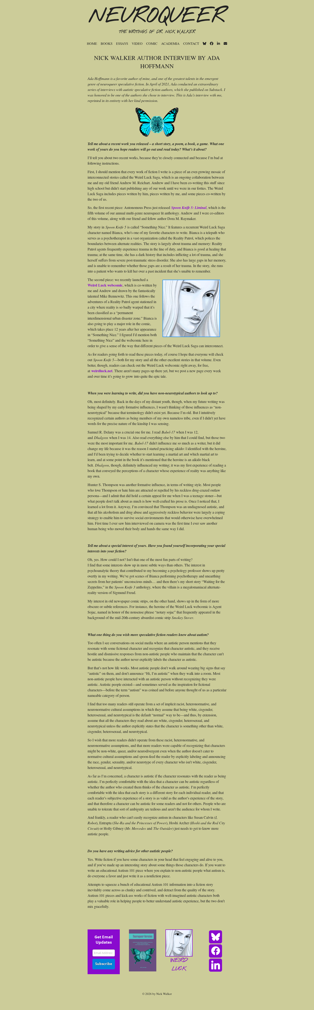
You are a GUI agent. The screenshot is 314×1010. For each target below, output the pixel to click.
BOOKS (106, 43)
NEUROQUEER (157, 16)
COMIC (151, 43)
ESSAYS (122, 43)
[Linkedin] (216, 965)
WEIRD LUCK (179, 965)
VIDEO (137, 43)
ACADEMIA (170, 43)
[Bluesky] (216, 936)
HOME (92, 43)
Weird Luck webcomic (105, 285)
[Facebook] (216, 950)
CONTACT (191, 43)
